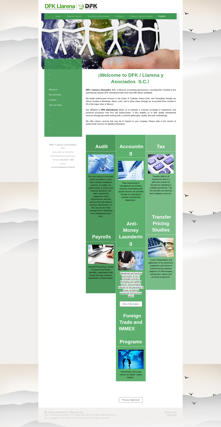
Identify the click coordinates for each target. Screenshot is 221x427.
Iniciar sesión (170, 412)
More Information (131, 304)
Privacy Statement (131, 400)
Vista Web (172, 415)
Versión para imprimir (58, 412)
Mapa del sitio (76, 412)
